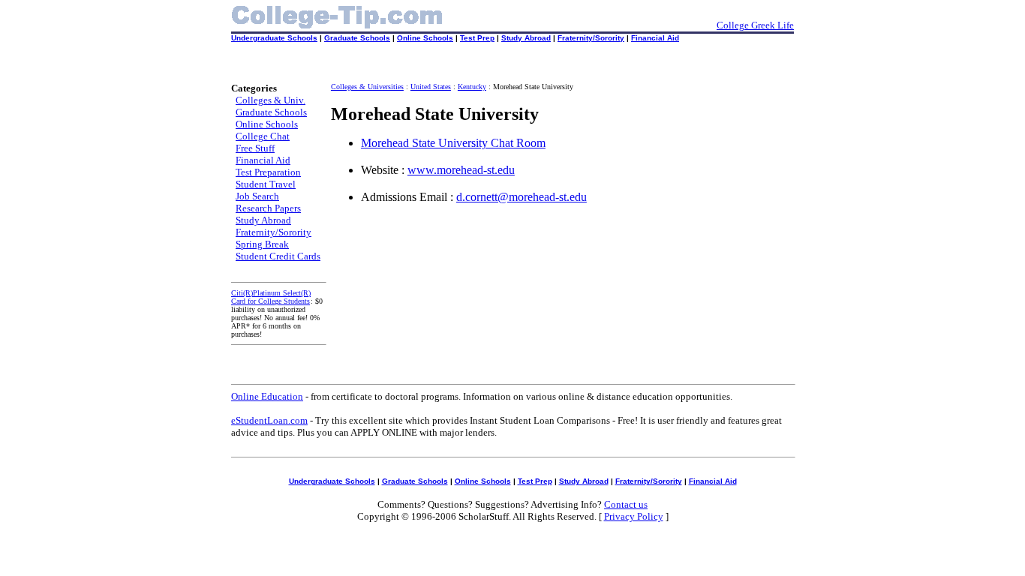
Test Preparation (268, 172)
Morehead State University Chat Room (453, 142)
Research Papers (268, 208)
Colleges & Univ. (270, 100)
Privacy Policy (633, 516)
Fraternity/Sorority (591, 38)
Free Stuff (255, 148)
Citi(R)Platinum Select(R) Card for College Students (271, 297)
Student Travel (266, 184)
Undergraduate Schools (274, 38)
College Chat (263, 136)
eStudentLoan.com (269, 420)
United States (430, 86)
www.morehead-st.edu (461, 170)
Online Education (267, 396)
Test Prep (477, 38)
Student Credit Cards (278, 256)
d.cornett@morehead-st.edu (521, 196)
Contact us (626, 504)
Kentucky (472, 86)
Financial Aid (655, 38)
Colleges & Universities (367, 86)
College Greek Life (755, 25)
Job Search (257, 196)
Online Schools (425, 38)
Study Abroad (526, 38)
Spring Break (262, 244)
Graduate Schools (357, 38)
